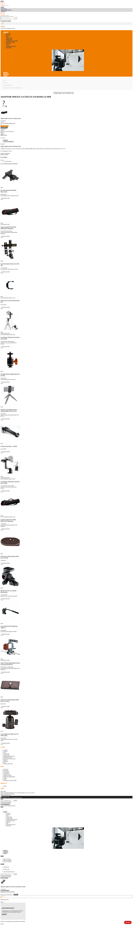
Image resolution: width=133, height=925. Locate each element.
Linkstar (2, 133)
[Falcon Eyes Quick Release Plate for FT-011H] (10, 552)
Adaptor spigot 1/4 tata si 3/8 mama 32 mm (13, 886)
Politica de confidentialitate (9, 776)
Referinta (3, 154)
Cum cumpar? (6, 771)
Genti (7, 36)
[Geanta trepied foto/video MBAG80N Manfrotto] (66, 112)
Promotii (5, 73)
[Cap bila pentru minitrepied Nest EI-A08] (10, 370)
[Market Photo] (5, 6)
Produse (5, 32)
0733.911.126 (3, 137)
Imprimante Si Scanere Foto (9, 758)
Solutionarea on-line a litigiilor (10, 780)
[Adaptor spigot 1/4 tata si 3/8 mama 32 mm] (64, 92)
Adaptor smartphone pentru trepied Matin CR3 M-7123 (9, 410)
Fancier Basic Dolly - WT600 (9, 446)
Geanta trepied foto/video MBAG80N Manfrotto (8, 227)
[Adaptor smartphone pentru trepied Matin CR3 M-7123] (10, 405)
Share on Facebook (7, 860)
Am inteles (4, 914)
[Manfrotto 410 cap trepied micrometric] (10, 586)
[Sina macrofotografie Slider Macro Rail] (10, 186)
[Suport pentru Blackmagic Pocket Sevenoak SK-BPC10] (10, 657)
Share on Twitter (7, 859)
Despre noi (6, 74)
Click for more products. (6, 20)
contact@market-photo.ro (8, 871)
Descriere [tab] (5, 140)
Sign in (2, 902)
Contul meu (5, 769)
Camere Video (9, 39)
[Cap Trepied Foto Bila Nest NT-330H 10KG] (10, 730)
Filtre (7, 45)
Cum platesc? (6, 772)
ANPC (4, 779)
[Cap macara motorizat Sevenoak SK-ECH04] (66, 104)
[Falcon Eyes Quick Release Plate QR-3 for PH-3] (10, 695)
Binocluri (8, 43)
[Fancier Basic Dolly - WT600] (10, 442)
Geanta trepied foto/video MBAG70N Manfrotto (8, 520)
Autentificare (6, 867)
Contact (5, 76)
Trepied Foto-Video (10, 42)
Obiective (8, 35)
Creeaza (16, 894)
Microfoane (9, 47)
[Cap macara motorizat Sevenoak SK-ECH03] (10, 475)
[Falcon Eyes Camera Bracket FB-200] (10, 295)
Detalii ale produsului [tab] (8, 141)
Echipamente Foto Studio (12, 41)
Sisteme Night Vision (11, 46)
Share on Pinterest (7, 861)
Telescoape (5, 761)
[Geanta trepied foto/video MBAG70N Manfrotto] (10, 514)
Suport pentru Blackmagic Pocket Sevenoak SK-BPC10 (10, 663)
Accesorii (8, 34)
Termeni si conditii (7, 775)
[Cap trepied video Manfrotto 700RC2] (10, 622)
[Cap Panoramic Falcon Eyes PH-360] (10, 259)
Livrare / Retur (6, 774)
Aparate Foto (9, 38)
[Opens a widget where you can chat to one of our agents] (128, 922)
